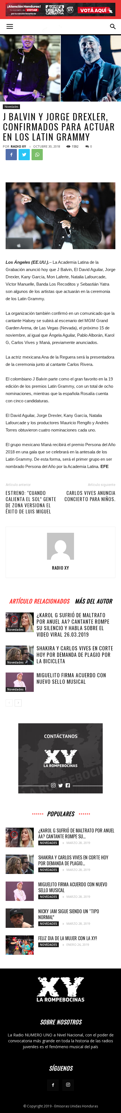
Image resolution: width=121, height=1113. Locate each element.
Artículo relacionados (39, 600)
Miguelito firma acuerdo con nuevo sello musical (71, 678)
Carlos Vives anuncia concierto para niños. (89, 496)
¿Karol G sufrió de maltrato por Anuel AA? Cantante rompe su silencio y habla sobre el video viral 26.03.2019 (73, 624)
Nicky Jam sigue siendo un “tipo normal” (68, 914)
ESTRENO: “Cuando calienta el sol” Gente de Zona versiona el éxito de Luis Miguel (31, 502)
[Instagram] (68, 1085)
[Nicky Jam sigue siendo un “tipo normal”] (20, 918)
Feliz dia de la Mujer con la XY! (67, 938)
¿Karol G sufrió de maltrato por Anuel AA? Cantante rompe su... (76, 833)
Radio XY (18, 146)
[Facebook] (53, 1085)
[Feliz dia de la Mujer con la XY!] (20, 945)
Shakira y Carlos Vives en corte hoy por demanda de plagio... (73, 860)
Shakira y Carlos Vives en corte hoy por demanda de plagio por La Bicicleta (75, 654)
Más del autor (93, 600)
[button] (113, 26)
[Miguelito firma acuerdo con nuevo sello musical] (20, 682)
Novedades (11, 107)
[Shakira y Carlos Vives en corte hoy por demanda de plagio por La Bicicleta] (20, 655)
